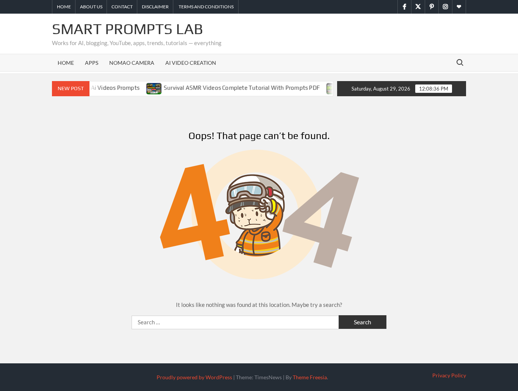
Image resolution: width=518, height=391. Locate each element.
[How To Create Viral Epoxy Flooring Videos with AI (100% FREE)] (329, 87)
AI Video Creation (190, 62)
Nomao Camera (131, 62)
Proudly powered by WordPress (194, 377)
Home (64, 6)
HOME (66, 62)
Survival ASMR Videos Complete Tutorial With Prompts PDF (236, 87)
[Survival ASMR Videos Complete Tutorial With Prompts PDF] (149, 87)
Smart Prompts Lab (127, 29)
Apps (91, 62)
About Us (91, 6)
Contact (122, 6)
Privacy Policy (449, 375)
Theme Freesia (310, 377)
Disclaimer (155, 6)
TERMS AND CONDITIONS (206, 6)
